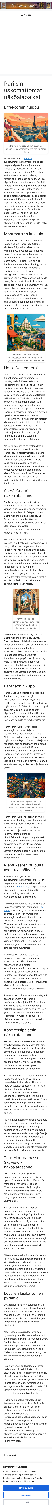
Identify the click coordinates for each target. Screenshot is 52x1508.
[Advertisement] (26, 46)
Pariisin (28, 158)
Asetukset (26, 1495)
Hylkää (26, 1502)
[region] (26, 1485)
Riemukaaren (23, 886)
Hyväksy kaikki (26, 1488)
